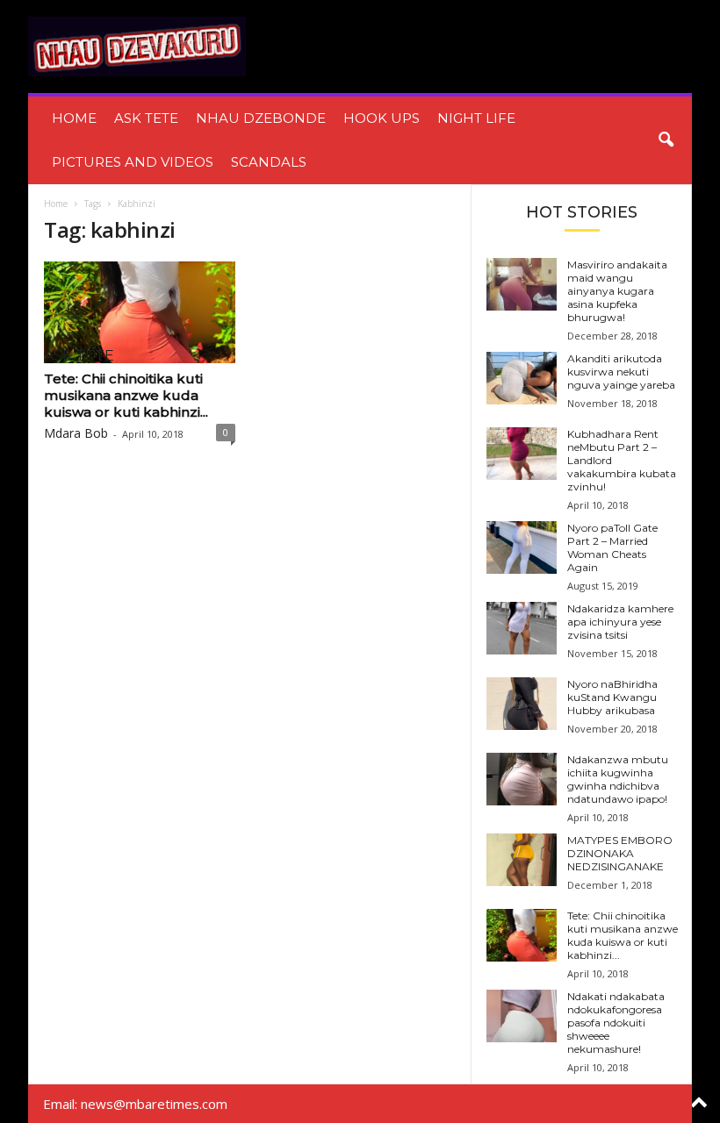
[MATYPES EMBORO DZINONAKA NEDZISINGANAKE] (521, 859)
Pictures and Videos (132, 162)
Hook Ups (381, 118)
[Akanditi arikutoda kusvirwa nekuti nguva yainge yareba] (521, 378)
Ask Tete (146, 118)
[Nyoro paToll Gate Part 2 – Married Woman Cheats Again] (521, 547)
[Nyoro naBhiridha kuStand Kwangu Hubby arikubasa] (521, 703)
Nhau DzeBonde (261, 118)
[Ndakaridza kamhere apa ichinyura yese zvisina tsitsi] (521, 628)
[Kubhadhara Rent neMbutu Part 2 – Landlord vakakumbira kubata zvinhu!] (521, 453)
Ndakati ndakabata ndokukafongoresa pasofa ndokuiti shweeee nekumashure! (616, 1022)
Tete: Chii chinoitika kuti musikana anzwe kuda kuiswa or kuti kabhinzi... (126, 395)
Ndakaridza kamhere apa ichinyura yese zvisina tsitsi (620, 621)
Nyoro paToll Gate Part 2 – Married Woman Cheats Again (612, 547)
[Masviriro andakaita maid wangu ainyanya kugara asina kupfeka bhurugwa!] (521, 284)
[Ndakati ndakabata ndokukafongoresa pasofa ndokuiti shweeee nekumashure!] (521, 1016)
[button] (665, 140)
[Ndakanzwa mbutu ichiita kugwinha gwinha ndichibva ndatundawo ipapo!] (521, 779)
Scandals (268, 162)
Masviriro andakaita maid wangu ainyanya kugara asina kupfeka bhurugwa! (617, 291)
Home (74, 118)
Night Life (476, 118)
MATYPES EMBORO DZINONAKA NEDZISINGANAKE (620, 853)
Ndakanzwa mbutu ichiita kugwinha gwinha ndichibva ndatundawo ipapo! (617, 779)
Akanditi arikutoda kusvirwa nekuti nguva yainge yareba (621, 371)
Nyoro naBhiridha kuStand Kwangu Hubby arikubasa (612, 697)
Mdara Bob (76, 433)
